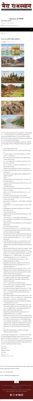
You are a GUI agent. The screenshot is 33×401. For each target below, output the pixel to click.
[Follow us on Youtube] (19, 395)
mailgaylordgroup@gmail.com (11, 25)
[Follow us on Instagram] (14, 395)
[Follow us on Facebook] (11, 395)
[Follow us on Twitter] (16, 395)
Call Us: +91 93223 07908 (7, 23)
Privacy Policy (5, 389)
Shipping (12, 391)
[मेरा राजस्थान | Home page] (16, 6)
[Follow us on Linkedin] (22, 395)
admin (4, 42)
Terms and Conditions (21, 391)
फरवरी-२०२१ (4, 33)
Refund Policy (14, 389)
